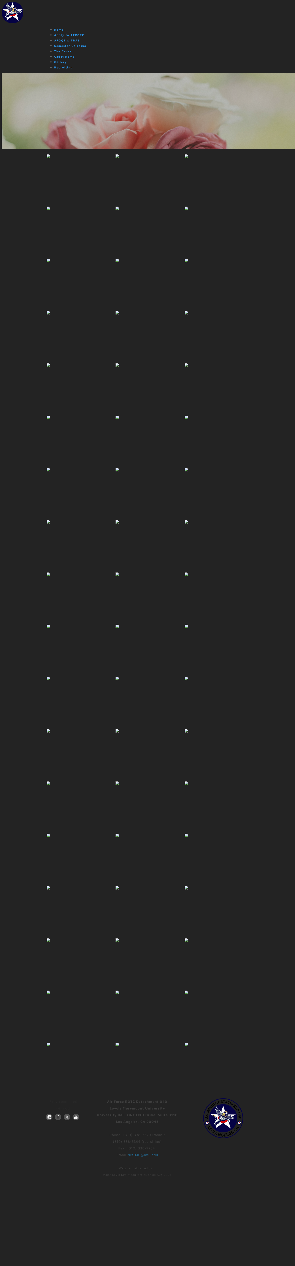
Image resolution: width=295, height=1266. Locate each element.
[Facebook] (58, 1117)
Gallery (60, 62)
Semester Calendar (70, 45)
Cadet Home (64, 56)
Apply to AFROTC (69, 35)
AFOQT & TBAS (67, 40)
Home (59, 29)
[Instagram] (49, 1117)
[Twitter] (67, 1117)
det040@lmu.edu (143, 1155)
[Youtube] (76, 1117)
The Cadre (63, 51)
